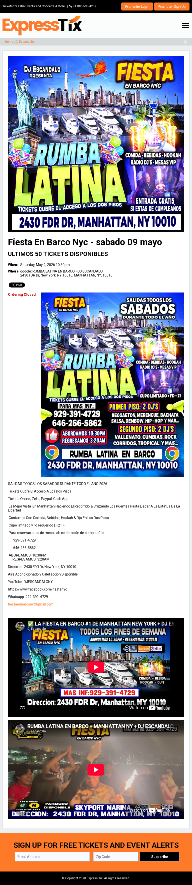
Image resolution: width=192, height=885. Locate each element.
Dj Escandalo (25, 42)
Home (9, 42)
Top (182, 860)
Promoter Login (137, 6)
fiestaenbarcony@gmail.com (31, 604)
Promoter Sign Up (172, 6)
